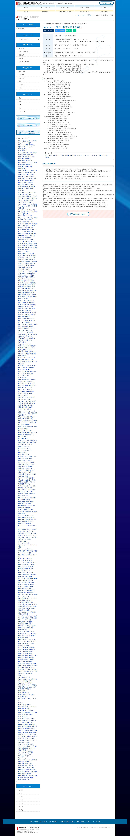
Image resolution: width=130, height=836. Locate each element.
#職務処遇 (21, 156)
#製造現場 (28, 689)
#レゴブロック (22, 448)
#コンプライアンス (23, 693)
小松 (20, 104)
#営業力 (33, 626)
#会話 (30, 324)
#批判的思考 (28, 241)
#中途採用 (29, 196)
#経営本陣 (21, 285)
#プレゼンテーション (24, 685)
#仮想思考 (34, 511)
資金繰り (105, 155)
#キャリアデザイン (23, 497)
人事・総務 (22, 78)
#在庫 (19, 767)
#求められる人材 (32, 243)
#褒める (27, 263)
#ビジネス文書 (22, 643)
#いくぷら (21, 241)
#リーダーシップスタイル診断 (26, 210)
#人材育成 (25, 724)
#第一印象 (21, 289)
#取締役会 (25, 326)
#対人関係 (21, 336)
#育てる (20, 421)
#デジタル (21, 712)
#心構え (20, 584)
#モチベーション (32, 706)
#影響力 (20, 482)
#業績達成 (29, 164)
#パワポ (32, 383)
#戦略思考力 (21, 501)
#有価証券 (21, 261)
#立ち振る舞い (22, 592)
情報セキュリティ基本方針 (49, 821)
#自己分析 (21, 265)
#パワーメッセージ (23, 596)
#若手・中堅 (32, 639)
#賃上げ (26, 233)
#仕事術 (35, 247)
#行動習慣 (32, 186)
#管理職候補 (27, 523)
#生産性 (20, 645)
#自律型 (31, 568)
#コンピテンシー (23, 647)
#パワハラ (33, 734)
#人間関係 (29, 622)
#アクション (21, 417)
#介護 (19, 296)
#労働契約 (34, 685)
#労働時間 (33, 612)
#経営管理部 (21, 661)
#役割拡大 (32, 145)
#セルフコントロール (24, 635)
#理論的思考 (21, 442)
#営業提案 (21, 511)
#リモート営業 (26, 539)
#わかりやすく (22, 409)
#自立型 (30, 407)
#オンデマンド (22, 389)
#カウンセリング (31, 178)
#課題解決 (32, 277)
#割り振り (30, 218)
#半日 (25, 566)
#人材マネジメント (23, 275)
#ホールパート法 (31, 486)
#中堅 (33, 592)
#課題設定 (21, 493)
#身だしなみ (25, 290)
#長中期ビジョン (23, 456)
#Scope (26, 428)
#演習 (29, 448)
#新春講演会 (27, 308)
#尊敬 (19, 178)
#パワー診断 (21, 245)
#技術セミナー (22, 691)
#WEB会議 (31, 517)
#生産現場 (21, 697)
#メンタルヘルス (23, 436)
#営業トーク (21, 251)
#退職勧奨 (33, 304)
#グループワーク (23, 216)
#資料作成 (28, 604)
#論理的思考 (21, 720)
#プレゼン (34, 746)
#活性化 (20, 586)
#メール (35, 598)
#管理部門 (28, 194)
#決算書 (20, 771)
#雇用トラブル (22, 665)
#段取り (33, 582)
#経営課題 (33, 283)
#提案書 (31, 657)
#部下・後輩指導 (23, 302)
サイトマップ (96, 821)
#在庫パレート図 (23, 257)
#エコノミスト (22, 553)
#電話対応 (21, 624)
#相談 (28, 413)
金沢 (20, 101)
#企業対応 (33, 141)
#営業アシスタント (27, 580)
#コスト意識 (21, 214)
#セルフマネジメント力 (24, 460)
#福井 (29, 592)
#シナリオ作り (29, 419)
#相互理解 (33, 442)
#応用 (30, 624)
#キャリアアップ (32, 432)
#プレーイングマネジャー (25, 704)
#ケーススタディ (23, 639)
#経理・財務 (25, 779)
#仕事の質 (34, 334)
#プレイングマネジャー (24, 411)
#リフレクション (29, 184)
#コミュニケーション (24, 760)
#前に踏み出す (22, 168)
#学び (27, 346)
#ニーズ (31, 509)
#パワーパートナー (31, 535)
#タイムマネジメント (24, 677)
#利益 (29, 286)
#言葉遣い (21, 314)
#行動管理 (28, 511)
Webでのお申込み (78, 214)
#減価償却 (34, 261)
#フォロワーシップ (23, 383)
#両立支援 (21, 237)
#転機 (26, 145)
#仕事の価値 (21, 160)
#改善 (26, 764)
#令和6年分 (21, 346)
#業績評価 (26, 659)
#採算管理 (34, 771)
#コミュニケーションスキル (26, 515)
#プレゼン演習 (28, 488)
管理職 (21, 58)
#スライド (26, 423)
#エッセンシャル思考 (24, 206)
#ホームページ (22, 562)
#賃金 (26, 732)
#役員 (26, 667)
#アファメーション (29, 176)
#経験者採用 (21, 196)
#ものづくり (21, 769)
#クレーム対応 (22, 377)
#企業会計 (34, 212)
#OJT (19, 748)
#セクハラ (26, 734)
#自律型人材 (33, 170)
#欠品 (30, 257)
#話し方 (28, 746)
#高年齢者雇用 (22, 154)
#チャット (33, 371)
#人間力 (20, 198)
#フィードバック (29, 464)
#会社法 (20, 405)
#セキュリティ (22, 572)
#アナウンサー (22, 218)
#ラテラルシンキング (24, 204)
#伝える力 (21, 683)
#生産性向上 (33, 671)
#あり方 (20, 354)
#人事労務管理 (33, 594)
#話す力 (29, 529)
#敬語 (19, 290)
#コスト (27, 235)
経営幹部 (73, 155)
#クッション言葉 (29, 156)
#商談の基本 (33, 618)
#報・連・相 (28, 629)
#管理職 (20, 702)
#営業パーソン (22, 541)
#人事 (34, 687)
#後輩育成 (21, 419)
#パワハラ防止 (22, 432)
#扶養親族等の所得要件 (24, 229)
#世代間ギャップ (23, 253)
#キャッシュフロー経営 (24, 620)
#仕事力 (26, 568)
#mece (26, 298)
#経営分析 (34, 604)
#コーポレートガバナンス (25, 616)
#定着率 (29, 389)
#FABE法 (20, 488)
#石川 (19, 547)
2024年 (21, 800)
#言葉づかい (21, 626)
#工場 (24, 750)
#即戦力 (35, 196)
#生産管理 (21, 689)
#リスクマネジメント (24, 695)
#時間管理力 (21, 499)
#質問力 (33, 480)
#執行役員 (32, 403)
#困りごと (29, 340)
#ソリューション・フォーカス (26, 357)
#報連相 (27, 730)
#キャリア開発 (22, 452)
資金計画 (61, 155)
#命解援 (34, 529)
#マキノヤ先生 (22, 318)
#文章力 (29, 598)
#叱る (25, 243)
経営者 (67, 155)
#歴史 (26, 306)
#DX (26, 697)
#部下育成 (30, 752)
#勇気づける (29, 551)
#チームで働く (29, 166)
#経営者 (31, 710)
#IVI (25, 381)
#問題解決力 (21, 622)
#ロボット (29, 369)
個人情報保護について (67, 821)
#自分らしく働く (29, 359)
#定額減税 (21, 312)
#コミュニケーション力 (24, 450)
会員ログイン (106, 3)
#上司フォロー (29, 468)
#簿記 (27, 769)
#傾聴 (26, 657)
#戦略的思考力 (22, 149)
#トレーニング (29, 415)
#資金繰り (33, 769)
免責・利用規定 (34, 821)
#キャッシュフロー (30, 738)
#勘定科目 (21, 363)
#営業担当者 (33, 440)
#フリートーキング (30, 314)
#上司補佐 (26, 671)
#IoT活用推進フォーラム (25, 505)
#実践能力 (21, 434)
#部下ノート (21, 200)
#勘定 (27, 495)
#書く (34, 257)
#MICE (24, 413)
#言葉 (24, 588)
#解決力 (20, 176)
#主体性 (29, 147)
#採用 (25, 503)
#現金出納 (28, 259)
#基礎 (26, 624)
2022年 (21, 806)
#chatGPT (21, 371)
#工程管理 (21, 669)
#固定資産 (28, 261)
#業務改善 (21, 765)
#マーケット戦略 (23, 509)
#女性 (19, 614)
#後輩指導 (21, 740)
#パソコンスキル (31, 720)
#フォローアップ (23, 478)
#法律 (32, 695)
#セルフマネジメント (24, 679)
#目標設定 (21, 655)
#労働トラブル (22, 564)
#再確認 (20, 480)
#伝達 (30, 216)
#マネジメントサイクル (30, 198)
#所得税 (26, 403)
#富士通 (31, 367)
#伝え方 (33, 718)
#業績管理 (28, 728)
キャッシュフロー (83, 155)
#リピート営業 (22, 393)
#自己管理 (21, 208)
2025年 (21, 796)
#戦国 (33, 308)
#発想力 (20, 403)
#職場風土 (21, 352)
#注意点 (33, 519)
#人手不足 (21, 223)
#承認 (27, 417)
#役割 (27, 610)
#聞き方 (27, 618)
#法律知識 (21, 476)
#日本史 (31, 306)
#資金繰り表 (21, 495)
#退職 (30, 732)
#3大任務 (21, 306)
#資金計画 (21, 673)
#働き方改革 (28, 673)
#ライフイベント (23, 162)
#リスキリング (22, 373)
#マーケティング (23, 561)
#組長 (26, 320)
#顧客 (19, 580)
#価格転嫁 (21, 235)
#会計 (19, 649)
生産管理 (21, 75)
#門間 (29, 553)
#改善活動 (21, 415)
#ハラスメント (22, 736)
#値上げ (32, 235)
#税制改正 (32, 649)
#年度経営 (21, 602)
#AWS (20, 724)
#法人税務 (34, 775)
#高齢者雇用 (33, 153)
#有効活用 (34, 206)
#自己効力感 (21, 212)
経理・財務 (22, 71)
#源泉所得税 (21, 775)
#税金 (19, 779)
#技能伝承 (25, 748)
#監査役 (20, 328)
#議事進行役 (21, 513)
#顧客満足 (28, 726)
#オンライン (21, 744)
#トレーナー (33, 578)
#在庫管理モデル (23, 255)
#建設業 (20, 568)
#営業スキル (21, 628)
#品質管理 (28, 669)
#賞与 (19, 521)
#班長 (32, 584)
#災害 (26, 310)
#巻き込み (31, 281)
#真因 (25, 407)
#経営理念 (31, 521)
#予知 (30, 651)
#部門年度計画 (22, 286)
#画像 (35, 730)
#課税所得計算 (22, 426)
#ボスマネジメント (23, 375)
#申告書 (35, 271)
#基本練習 (21, 158)
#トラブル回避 (22, 598)
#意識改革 (33, 606)
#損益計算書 (21, 606)
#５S (30, 764)
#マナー (33, 635)
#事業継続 (21, 310)
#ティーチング (22, 722)
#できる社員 (30, 643)
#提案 (27, 578)
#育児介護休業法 (23, 239)
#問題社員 (31, 302)
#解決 (35, 426)
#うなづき (21, 249)
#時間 (19, 529)
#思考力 (32, 172)
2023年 (21, 803)
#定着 (32, 501)
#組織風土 (21, 348)
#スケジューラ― (23, 271)
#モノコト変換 (30, 174)
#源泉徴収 (26, 777)
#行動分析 (32, 320)
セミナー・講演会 (86, 15)
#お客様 (35, 324)
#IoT (31, 730)
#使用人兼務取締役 (23, 574)
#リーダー (29, 750)
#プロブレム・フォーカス (25, 279)
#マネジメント (29, 756)
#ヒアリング (21, 631)
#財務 (29, 665)
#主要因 (20, 407)
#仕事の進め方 (22, 342)
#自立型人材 (21, 610)
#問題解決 (21, 764)
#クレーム (25, 576)
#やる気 (20, 523)
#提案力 (28, 626)
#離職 (29, 503)
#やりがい (30, 350)
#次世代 (20, 172)
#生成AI (27, 371)
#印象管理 (33, 312)
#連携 (26, 385)
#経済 (35, 551)
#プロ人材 (28, 223)
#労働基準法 (21, 687)
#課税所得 (33, 423)
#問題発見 (21, 464)
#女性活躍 (28, 401)
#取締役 (26, 714)
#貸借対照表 (27, 771)
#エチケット (28, 761)
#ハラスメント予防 (23, 543)
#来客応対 (33, 290)
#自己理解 (33, 497)
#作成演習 (34, 421)
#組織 (35, 616)
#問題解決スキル (23, 517)
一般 (20, 88)
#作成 (30, 458)
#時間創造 (34, 204)
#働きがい (21, 320)
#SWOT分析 (21, 663)
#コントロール (22, 231)
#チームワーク (22, 752)
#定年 (25, 472)
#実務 (26, 653)
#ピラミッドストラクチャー (26, 300)
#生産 (24, 767)
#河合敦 (20, 308)
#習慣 (19, 186)
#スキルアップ (22, 590)
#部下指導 (21, 537)
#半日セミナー (22, 273)
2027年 (21, 790)
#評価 (26, 655)
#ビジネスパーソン (23, 170)
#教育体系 (32, 724)
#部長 (29, 409)
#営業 (27, 744)
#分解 (34, 365)
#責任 (19, 576)
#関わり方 (32, 482)
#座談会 (20, 381)
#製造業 (20, 714)
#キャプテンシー (23, 490)
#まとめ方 (21, 385)
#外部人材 (34, 223)
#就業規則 (29, 687)
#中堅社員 (28, 708)
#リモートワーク (23, 438)
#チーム (20, 681)
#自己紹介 (28, 484)
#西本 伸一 (21, 367)
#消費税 (20, 777)
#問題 (19, 773)
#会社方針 (21, 458)
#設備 (19, 651)
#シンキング (30, 531)
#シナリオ (25, 594)
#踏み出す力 (28, 336)
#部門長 (20, 566)
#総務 (29, 736)
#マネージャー (22, 641)
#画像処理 (21, 507)
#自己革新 (26, 354)
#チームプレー (30, 492)
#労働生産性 (32, 233)
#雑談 (34, 296)
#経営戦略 (26, 172)
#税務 (32, 777)
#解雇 (34, 732)
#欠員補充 (30, 221)
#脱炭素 (20, 428)
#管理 (30, 653)
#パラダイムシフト (23, 153)
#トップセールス (23, 324)
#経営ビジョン (29, 602)
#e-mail (29, 393)
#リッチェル (21, 369)
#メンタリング (22, 706)
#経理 (34, 663)
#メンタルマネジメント (24, 344)
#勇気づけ (21, 533)
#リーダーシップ (23, 710)
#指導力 (28, 499)
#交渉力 (20, 188)
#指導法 (33, 401)
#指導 (30, 456)
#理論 (26, 493)
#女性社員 (21, 708)
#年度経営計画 (22, 356)
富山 (46, 155)
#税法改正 (25, 649)
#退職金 (24, 521)
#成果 (26, 352)
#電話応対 (21, 730)
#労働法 (20, 734)
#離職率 (20, 233)
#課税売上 (21, 263)
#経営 (30, 714)
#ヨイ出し (21, 180)
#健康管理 (21, 474)
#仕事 (28, 141)
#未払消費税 (28, 330)
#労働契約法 (30, 590)
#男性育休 (30, 231)
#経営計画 (21, 728)
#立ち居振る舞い (29, 289)
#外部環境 (33, 354)
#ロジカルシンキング (24, 718)
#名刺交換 (21, 292)
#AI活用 (29, 143)
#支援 (32, 188)
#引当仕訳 (21, 332)
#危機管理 (21, 629)
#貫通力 (26, 482)
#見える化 (34, 679)
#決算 (19, 539)
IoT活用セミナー (23, 84)
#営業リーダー (28, 681)
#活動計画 (28, 434)
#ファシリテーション (31, 740)
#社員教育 (30, 722)
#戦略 (26, 458)
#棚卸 (33, 259)
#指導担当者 (21, 391)
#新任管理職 (27, 220)
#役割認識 (29, 466)
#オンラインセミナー (24, 582)
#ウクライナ (21, 225)
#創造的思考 (33, 245)
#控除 (30, 271)
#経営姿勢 (33, 574)
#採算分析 (34, 736)
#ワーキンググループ (24, 570)
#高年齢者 (33, 275)
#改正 (33, 434)
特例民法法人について (83, 821)
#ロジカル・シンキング (24, 365)
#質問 (19, 594)
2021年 (21, 810)
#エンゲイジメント (23, 283)
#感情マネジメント (30, 292)
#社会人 (27, 265)
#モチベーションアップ (24, 754)
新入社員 (21, 48)
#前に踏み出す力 (23, 267)
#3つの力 (33, 265)
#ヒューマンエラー (30, 765)
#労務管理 (21, 732)
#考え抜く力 (21, 338)
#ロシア (28, 225)
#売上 (27, 214)
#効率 (32, 180)
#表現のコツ (27, 421)
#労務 (32, 405)
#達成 (28, 294)
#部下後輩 (33, 346)
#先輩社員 (26, 584)
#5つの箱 (21, 220)
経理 (51, 155)
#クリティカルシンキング (25, 202)
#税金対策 (21, 425)
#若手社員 (21, 633)
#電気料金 (33, 379)
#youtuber (21, 316)
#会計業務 (21, 330)
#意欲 (19, 294)
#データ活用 (30, 564)
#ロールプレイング (23, 440)
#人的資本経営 (31, 273)
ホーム (77, 15)
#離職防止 (21, 387)
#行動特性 (31, 647)
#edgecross (33, 545)
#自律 (27, 245)
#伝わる (24, 296)
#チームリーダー (29, 348)
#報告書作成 (21, 600)
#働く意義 (28, 158)
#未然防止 (29, 588)
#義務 (30, 576)
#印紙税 (29, 773)
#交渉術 (24, 361)
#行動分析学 (21, 535)
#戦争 (33, 225)
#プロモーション (32, 562)
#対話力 (32, 462)
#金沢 (34, 633)
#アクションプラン (23, 454)
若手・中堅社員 (23, 51)
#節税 (32, 586)
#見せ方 (20, 182)
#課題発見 (26, 405)
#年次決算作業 (29, 332)
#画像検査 (28, 507)
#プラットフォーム (23, 545)
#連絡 (19, 413)
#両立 (19, 141)
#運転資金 (32, 493)
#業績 (29, 361)
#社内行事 (21, 194)
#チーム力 (21, 401)
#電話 (19, 726)
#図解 (32, 659)
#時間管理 (21, 269)
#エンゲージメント (23, 462)
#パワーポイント (23, 716)
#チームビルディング (24, 446)
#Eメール (34, 361)
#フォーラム (32, 385)
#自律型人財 (32, 352)
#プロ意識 (21, 761)
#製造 (28, 767)
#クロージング (30, 631)
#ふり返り (29, 160)
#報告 (34, 411)
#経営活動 (21, 190)
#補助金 (27, 316)
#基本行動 (34, 760)
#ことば (30, 296)
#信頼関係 (21, 484)
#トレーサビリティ (23, 379)
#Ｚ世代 (28, 251)
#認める (32, 263)
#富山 (26, 637)
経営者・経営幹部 (24, 61)
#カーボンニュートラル (24, 430)
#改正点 (27, 180)
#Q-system (30, 381)
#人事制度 (25, 614)
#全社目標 (28, 285)
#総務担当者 (29, 628)
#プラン (20, 423)
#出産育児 (33, 294)
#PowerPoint (28, 683)
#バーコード (28, 387)
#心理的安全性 (22, 350)
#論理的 (20, 298)
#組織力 (20, 243)
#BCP (30, 310)
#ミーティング (26, 742)
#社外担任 (21, 667)
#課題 (24, 773)
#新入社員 (21, 756)
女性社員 (21, 55)
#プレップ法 (21, 486)
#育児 (24, 141)
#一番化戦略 (21, 174)
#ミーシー (21, 247)
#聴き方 (34, 726)
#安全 (19, 750)
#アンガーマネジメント (24, 399)
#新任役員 (31, 608)
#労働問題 (34, 665)
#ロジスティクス (23, 397)
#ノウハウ (32, 748)
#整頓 (32, 200)
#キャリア (21, 657)
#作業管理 (34, 669)
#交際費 (27, 425)
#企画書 (20, 659)
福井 (20, 108)
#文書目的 (21, 259)
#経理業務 (34, 537)
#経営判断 (21, 738)
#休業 (26, 476)
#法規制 (31, 326)
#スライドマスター (23, 395)
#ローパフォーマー (23, 304)
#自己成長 (21, 184)
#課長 (27, 501)
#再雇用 (30, 472)
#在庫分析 (31, 397)
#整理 (27, 200)
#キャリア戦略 (33, 162)
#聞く (25, 182)
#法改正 (31, 239)
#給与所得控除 (29, 227)
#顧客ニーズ (21, 340)
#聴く (19, 326)
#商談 (32, 744)
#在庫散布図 (32, 255)
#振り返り (31, 478)
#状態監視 (25, 651)
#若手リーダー (22, 147)
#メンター (32, 667)
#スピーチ (30, 572)
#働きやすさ (21, 675)
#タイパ (27, 269)
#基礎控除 (21, 227)
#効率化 (20, 671)
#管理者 (20, 503)
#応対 (33, 286)
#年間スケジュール (29, 328)
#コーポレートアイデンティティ (27, 192)
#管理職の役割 (22, 221)
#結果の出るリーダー (24, 334)
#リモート (34, 712)
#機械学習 (21, 653)
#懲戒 (19, 519)
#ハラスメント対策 (30, 474)
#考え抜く (21, 166)
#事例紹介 (26, 645)
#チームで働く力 (31, 338)
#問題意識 (30, 373)
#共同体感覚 (21, 551)
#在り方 (34, 229)
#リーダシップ (31, 318)
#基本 (24, 529)
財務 (55, 155)
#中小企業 (21, 618)
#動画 (30, 561)
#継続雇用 (21, 277)
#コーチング (21, 746)
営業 (100, 155)
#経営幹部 (28, 712)
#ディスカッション (23, 612)
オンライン (93, 155)
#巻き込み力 (21, 466)
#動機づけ (21, 468)
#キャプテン (32, 490)
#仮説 (27, 442)
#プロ (34, 241)
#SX (27, 367)
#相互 (24, 178)
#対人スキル (21, 492)
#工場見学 (31, 566)
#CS (23, 726)
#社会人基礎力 (22, 531)
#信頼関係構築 (30, 391)
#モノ (19, 143)
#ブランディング (27, 559)
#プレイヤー (28, 247)
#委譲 (35, 218)
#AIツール (21, 145)
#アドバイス (28, 533)
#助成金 (27, 312)
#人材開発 (21, 637)
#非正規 (20, 472)
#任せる (28, 212)
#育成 (34, 456)
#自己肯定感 (21, 164)
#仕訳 (33, 728)
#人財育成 (21, 604)
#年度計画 (29, 600)
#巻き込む (31, 182)
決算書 (47, 157)
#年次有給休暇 (26, 519)
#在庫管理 (26, 586)
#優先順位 (34, 413)
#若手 (19, 588)
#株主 (33, 470)
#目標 (24, 294)
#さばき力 (26, 188)
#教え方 (32, 417)
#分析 (19, 559)
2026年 (21, 793)
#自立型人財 (27, 480)
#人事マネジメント (23, 150)
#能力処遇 (30, 154)
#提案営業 (28, 249)
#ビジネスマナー (23, 758)
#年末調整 (29, 661)
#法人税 (28, 775)
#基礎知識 (28, 470)
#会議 (19, 742)
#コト (24, 143)
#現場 (32, 767)
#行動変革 (25, 186)
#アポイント (21, 578)
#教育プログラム (23, 608)
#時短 (30, 267)
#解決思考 (21, 359)
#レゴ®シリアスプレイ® (25, 444)
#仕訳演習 (28, 537)
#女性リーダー (33, 655)
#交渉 (19, 361)
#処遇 (26, 277)
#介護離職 (28, 237)
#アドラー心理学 (23, 281)
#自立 (27, 606)
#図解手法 (21, 470)
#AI (34, 505)
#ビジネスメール (32, 641)
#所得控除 (29, 663)
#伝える (20, 322)
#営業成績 (26, 322)
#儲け (33, 285)
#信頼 (34, 533)
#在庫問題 (30, 426)
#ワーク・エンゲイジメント (26, 549)
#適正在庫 (31, 253)
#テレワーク (28, 633)
